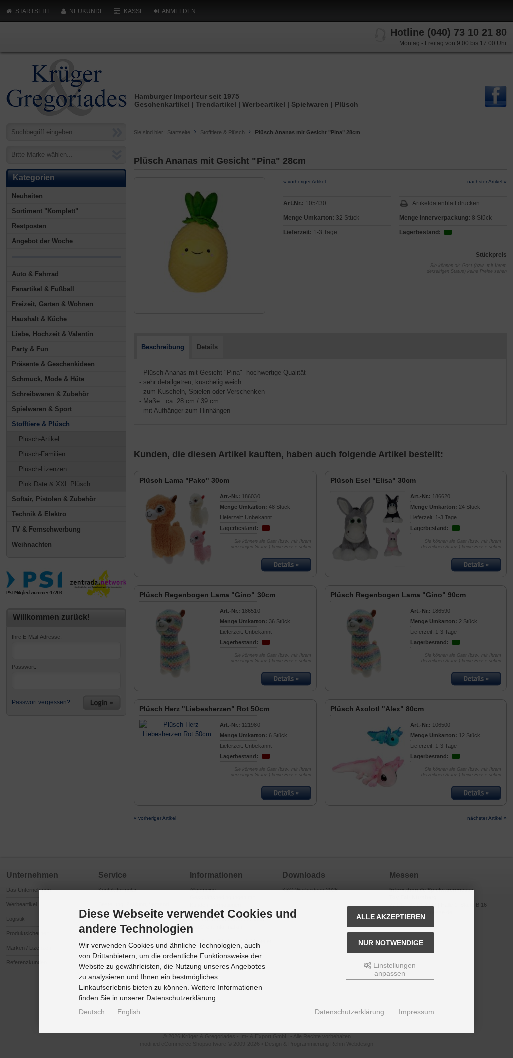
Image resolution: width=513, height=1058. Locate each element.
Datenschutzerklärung (349, 1012)
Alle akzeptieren (390, 917)
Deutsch (92, 1012)
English (128, 1012)
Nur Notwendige (390, 943)
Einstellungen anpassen (393, 969)
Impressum (416, 1012)
